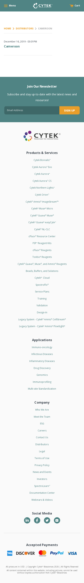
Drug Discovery (42, 368)
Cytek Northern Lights (42, 187)
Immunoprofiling (42, 382)
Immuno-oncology (42, 347)
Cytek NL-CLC (42, 229)
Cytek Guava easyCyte (42, 222)
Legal (42, 451)
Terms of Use (42, 458)
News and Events (42, 472)
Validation (42, 305)
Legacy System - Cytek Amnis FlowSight (42, 326)
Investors (42, 479)
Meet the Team (42, 416)
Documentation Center (42, 492)
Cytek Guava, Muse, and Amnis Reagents (42, 264)
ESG (42, 423)
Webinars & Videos (42, 499)
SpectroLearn (42, 486)
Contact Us (42, 437)
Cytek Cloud (42, 277)
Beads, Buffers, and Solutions (42, 271)
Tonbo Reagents (42, 257)
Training (42, 298)
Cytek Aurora (42, 174)
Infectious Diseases (42, 354)
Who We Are (42, 409)
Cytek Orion (42, 194)
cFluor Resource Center (42, 236)
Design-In (42, 312)
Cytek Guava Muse (42, 215)
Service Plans (42, 291)
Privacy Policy (42, 465)
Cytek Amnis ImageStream (42, 201)
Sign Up (69, 110)
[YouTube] (57, 520)
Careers (42, 430)
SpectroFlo (42, 284)
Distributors (24, 28)
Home (7, 28)
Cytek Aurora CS (42, 181)
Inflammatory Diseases (42, 361)
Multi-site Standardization (42, 388)
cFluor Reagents (42, 250)
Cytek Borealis (42, 160)
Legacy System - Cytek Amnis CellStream (42, 319)
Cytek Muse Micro (42, 208)
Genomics (42, 375)
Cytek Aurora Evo (42, 167)
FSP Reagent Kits (42, 243)
